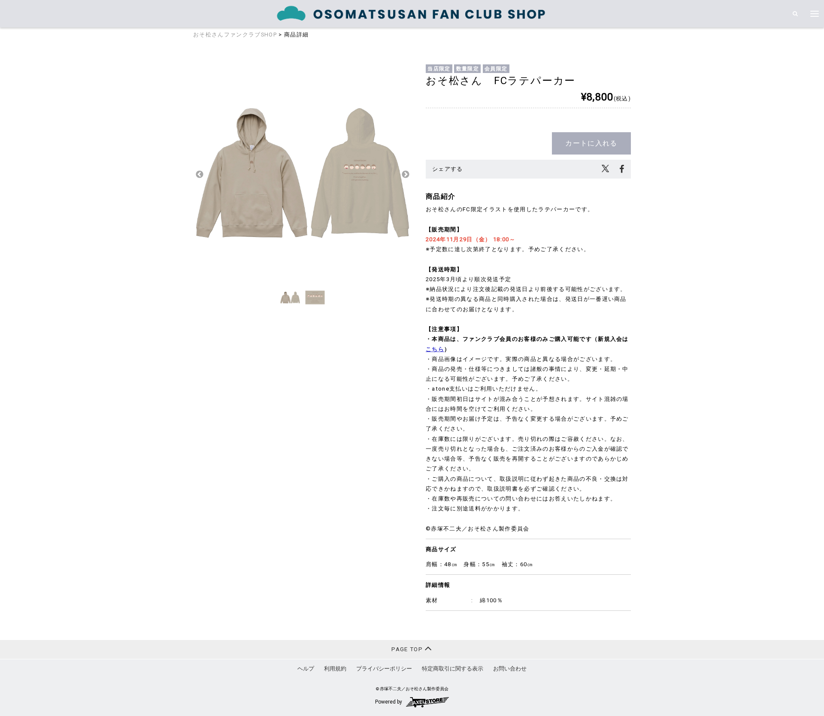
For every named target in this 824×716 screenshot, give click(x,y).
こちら (435, 349)
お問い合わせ (510, 668)
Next (405, 174)
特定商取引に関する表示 (452, 668)
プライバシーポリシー (384, 668)
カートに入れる (591, 143)
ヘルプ (305, 668)
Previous (199, 174)
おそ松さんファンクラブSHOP (235, 34)
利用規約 (335, 668)
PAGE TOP (407, 649)
